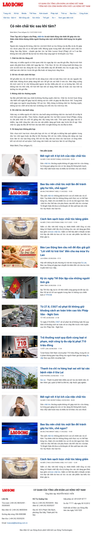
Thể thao (32, 13)
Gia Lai (42, 380)
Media (24, 13)
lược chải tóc (55, 232)
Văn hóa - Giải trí (9, 18)
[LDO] (20, 165)
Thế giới (46, 18)
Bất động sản (24, 18)
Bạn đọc (73, 13)
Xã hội (16, 13)
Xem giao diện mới (65, 18)
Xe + (54, 18)
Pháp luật (54, 13)
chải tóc (40, 37)
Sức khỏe (36, 18)
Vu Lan (83, 263)
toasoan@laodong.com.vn (17, 523)
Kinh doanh (43, 13)
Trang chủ (7, 13)
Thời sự (64, 13)
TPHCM (48, 295)
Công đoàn (83, 13)
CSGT (57, 322)
